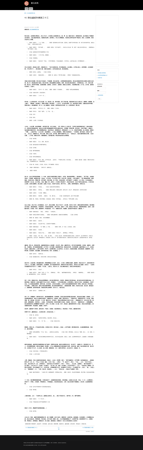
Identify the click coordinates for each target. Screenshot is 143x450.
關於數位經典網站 (102, 73)
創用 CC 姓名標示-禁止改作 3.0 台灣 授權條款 (40, 442)
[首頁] (26, 3)
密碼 (98, 90)
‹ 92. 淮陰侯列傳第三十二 (31, 427)
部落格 (30, 8)
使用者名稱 (99, 86)
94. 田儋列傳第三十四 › (88, 427)
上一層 (59, 428)
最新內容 (100, 77)
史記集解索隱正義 (31, 13)
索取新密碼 (100, 95)
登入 (93, 431)
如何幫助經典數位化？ (103, 75)
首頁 (26, 8)
